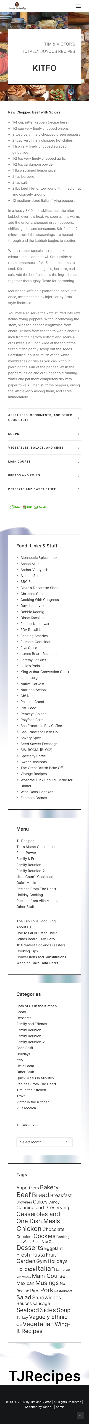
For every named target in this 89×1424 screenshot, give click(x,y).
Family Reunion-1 (30, 865)
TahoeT (48, 1407)
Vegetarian (38, 1323)
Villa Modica (26, 1108)
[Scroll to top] (80, 1415)
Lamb (60, 1270)
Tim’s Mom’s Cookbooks (35, 847)
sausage (41, 1303)
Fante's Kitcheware (36, 624)
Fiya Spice (29, 648)
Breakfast (61, 1195)
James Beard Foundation (40, 653)
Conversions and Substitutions (41, 957)
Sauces (24, 1303)
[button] (78, 6)
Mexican (25, 1283)
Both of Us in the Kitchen (36, 1006)
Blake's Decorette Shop (39, 588)
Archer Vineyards (35, 570)
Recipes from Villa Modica (37, 901)
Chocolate (53, 1229)
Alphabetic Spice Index (39, 557)
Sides (48, 1310)
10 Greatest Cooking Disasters (40, 945)
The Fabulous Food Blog (36, 921)
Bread (21, 1012)
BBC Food (29, 581)
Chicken (29, 1229)
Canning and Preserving (42, 1207)
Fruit (51, 1255)
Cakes (40, 1202)
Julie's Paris (30, 666)
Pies (34, 1290)
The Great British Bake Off (42, 768)
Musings (47, 1282)
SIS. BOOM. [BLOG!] (36, 750)
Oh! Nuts (27, 696)
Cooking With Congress (40, 600)
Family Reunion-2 (30, 871)
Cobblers (24, 1236)
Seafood (27, 1310)
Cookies (44, 1236)
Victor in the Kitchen (33, 1102)
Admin (60, 1407)
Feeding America (34, 636)
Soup (64, 1310)
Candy (54, 1202)
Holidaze (25, 1269)
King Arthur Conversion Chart (45, 672)
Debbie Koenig (32, 612)
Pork (46, 1290)
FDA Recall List (32, 629)
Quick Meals (26, 882)
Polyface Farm (32, 720)
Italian (45, 1268)
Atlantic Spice (31, 575)
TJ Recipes (25, 841)
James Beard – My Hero (35, 939)
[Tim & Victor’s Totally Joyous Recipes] (17, 6)
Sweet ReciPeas (34, 762)
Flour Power (26, 853)
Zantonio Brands (34, 798)
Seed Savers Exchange (39, 744)
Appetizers (27, 1187)
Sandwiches (46, 1297)
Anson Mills (30, 564)
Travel (21, 1096)
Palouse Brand (32, 702)
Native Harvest (32, 684)
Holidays (23, 1054)
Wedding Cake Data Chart (37, 963)
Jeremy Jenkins (33, 660)
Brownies (24, 1202)
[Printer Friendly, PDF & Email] (27, 507)
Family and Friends (31, 1024)
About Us (23, 927)
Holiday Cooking (29, 895)
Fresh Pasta (30, 1255)
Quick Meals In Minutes (35, 1078)
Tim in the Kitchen (31, 1090)
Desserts (23, 1018)
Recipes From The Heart (36, 889)
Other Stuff (25, 906)
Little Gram (25, 1066)
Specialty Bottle (33, 756)
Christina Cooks (33, 594)
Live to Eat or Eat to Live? (36, 933)
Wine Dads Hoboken (37, 792)
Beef (23, 1195)
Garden (25, 1261)
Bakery (49, 1187)
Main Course (48, 1275)
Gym (41, 1261)
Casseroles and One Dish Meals (38, 1217)
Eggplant (53, 1248)
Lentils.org (29, 678)
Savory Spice (31, 738)
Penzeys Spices (33, 714)
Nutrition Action (33, 690)
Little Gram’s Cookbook (35, 877)
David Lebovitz (32, 605)
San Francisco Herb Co (39, 732)
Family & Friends (29, 858)
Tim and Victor (40, 1402)
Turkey (22, 1317)
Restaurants (63, 1291)
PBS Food (28, 708)
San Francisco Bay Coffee (41, 726)
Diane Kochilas (32, 618)
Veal (19, 1325)
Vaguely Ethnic (48, 1317)
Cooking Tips (27, 951)
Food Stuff (24, 1048)
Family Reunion (28, 1030)
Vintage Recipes (34, 774)
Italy (19, 1060)
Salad (23, 1297)
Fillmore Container (36, 642)
